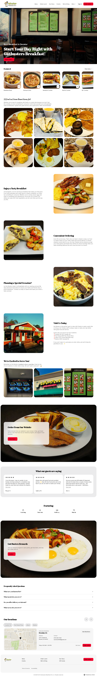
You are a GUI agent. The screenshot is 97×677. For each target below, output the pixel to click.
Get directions (86, 631)
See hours (78, 645)
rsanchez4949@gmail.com (60, 639)
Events (58, 4)
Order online (86, 645)
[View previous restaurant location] (86, 619)
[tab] (8, 625)
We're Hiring (66, 4)
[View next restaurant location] (91, 619)
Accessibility (34, 668)
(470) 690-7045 (57, 638)
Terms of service (26, 668)
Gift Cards (62, 661)
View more (7, 487)
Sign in (80, 4)
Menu (36, 4)
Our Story (51, 4)
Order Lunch (43, 4)
